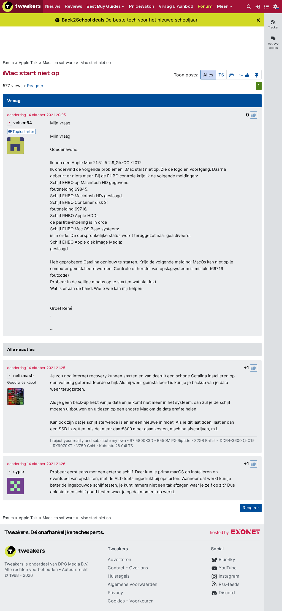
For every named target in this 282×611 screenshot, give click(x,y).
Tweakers (13, 564)
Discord (227, 592)
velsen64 (22, 122)
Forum (8, 62)
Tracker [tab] (273, 27)
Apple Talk (28, 62)
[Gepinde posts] (256, 74)
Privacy (115, 592)
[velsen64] (15, 145)
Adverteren (119, 559)
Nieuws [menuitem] (52, 6)
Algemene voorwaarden (132, 584)
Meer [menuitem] (222, 6)
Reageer (35, 85)
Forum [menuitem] (205, 6)
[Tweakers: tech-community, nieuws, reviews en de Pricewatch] (21, 6)
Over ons (138, 567)
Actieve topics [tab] (273, 46)
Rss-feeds (229, 584)
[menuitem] (249, 6)
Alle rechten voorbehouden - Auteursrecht (46, 569)
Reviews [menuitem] (73, 6)
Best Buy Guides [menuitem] (103, 6)
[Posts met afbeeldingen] (231, 74)
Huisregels (118, 576)
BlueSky (227, 559)
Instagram (229, 576)
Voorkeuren (141, 601)
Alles (208, 75)
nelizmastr (23, 375)
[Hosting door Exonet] (235, 532)
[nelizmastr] (15, 396)
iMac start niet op (95, 62)
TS (221, 75)
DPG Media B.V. (73, 564)
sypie (18, 471)
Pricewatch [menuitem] (141, 6)
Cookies (116, 601)
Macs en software (59, 62)
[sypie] (15, 486)
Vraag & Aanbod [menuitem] (176, 6)
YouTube (228, 567)
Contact (116, 567)
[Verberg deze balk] (258, 20)
